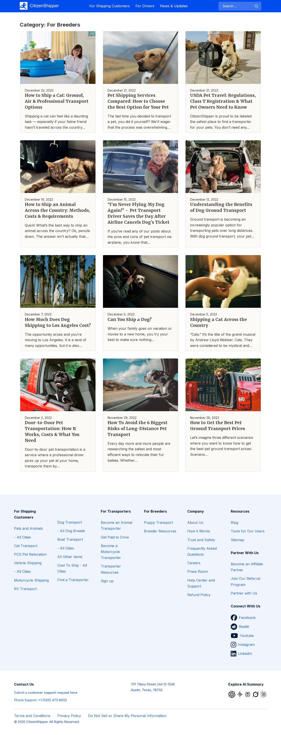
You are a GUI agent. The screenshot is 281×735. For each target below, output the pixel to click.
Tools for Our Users (248, 531)
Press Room (197, 571)
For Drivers (144, 6)
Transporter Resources (111, 569)
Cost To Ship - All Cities (72, 568)
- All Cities (22, 537)
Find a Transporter (73, 580)
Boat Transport (70, 539)
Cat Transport (25, 546)
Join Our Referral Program (245, 581)
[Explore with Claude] (263, 694)
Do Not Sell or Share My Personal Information (127, 715)
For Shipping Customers (109, 6)
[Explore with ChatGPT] (232, 694)
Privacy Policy (69, 715)
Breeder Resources (160, 531)
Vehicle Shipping (27, 563)
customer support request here (52, 692)
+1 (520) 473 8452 (52, 700)
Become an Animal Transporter (116, 525)
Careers (193, 563)
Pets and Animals (28, 528)
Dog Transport (69, 522)
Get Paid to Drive (115, 537)
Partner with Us (244, 593)
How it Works (198, 531)
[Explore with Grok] (256, 694)
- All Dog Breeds (71, 531)
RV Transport (25, 589)
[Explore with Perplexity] (248, 694)
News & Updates (174, 6)
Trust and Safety (201, 540)
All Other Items (69, 557)
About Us (195, 522)
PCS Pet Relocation (30, 554)
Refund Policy (199, 595)
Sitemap (237, 540)
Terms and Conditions (32, 715)
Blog (234, 522)
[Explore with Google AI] (240, 694)
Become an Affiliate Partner (247, 567)
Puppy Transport (158, 522)
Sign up (107, 581)
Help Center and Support (201, 583)
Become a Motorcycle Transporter (111, 552)
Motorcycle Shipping (31, 580)
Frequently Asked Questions (202, 551)
